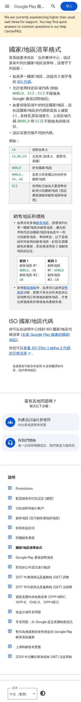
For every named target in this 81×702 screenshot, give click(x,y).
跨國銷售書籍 (25, 538)
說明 (11, 477)
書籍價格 (29, 288)
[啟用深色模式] (42, 693)
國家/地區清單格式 (29, 548)
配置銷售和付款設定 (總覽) (35, 498)
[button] (7, 6)
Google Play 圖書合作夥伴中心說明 (30, 6)
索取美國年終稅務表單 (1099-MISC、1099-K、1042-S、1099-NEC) (42, 599)
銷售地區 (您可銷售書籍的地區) (38, 518)
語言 (15, 687)
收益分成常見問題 (28, 612)
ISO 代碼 (24, 82)
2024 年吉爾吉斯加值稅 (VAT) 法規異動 (44, 657)
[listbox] (22, 694)
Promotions (24, 489)
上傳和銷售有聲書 (28, 647)
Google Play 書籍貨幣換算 (34, 557)
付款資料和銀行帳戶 (30, 508)
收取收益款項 (25, 528)
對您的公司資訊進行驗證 (33, 567)
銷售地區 (42, 223)
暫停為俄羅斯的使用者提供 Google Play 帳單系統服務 (44, 634)
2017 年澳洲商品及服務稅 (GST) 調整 (42, 577)
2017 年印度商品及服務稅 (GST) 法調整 (44, 587)
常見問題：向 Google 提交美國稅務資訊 (44, 622)
